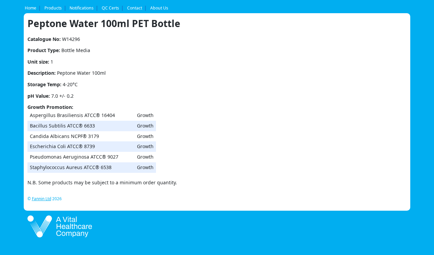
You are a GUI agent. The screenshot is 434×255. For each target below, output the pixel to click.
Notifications (82, 8)
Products (53, 8)
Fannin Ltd (41, 198)
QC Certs (110, 8)
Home (30, 8)
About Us (159, 8)
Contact (134, 8)
